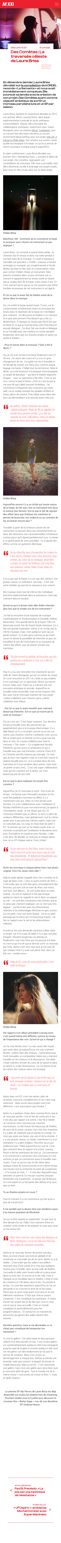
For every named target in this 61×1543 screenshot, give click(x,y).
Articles (46, 66)
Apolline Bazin (23, 1485)
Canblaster (44, 130)
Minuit (35, 130)
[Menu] (57, 4)
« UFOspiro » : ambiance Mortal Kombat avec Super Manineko (30, 1511)
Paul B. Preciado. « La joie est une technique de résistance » (30, 1492)
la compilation (31, 85)
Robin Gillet (39, 1505)
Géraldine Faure (19, 48)
